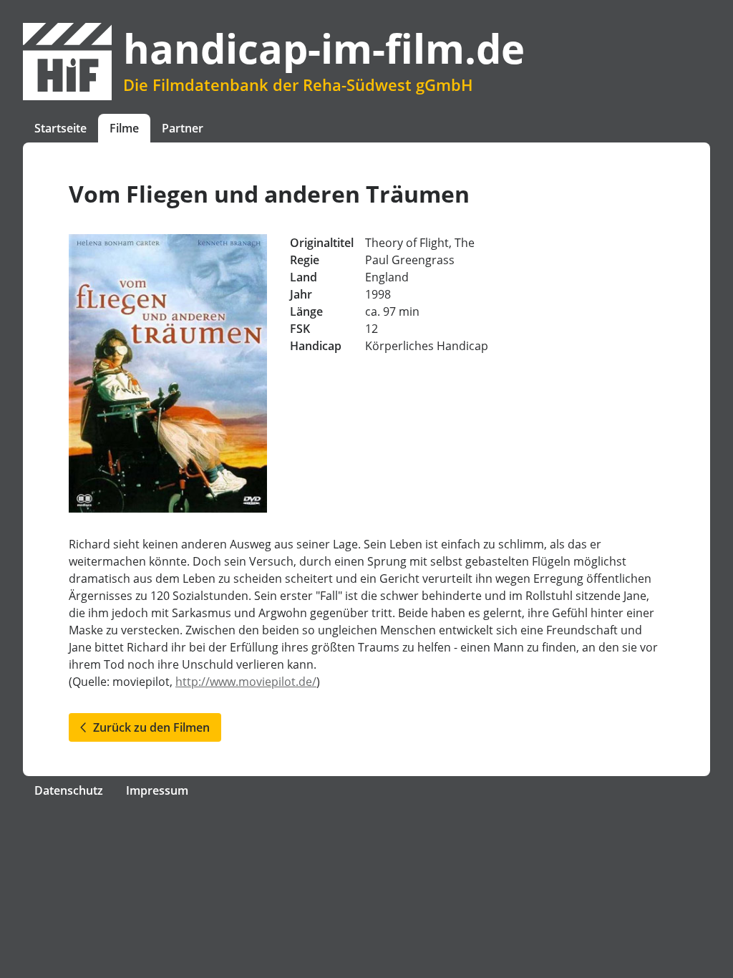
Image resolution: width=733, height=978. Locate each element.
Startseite (60, 128)
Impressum (157, 790)
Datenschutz (68, 790)
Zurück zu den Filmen (148, 727)
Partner (182, 128)
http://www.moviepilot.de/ (245, 681)
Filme (124, 128)
